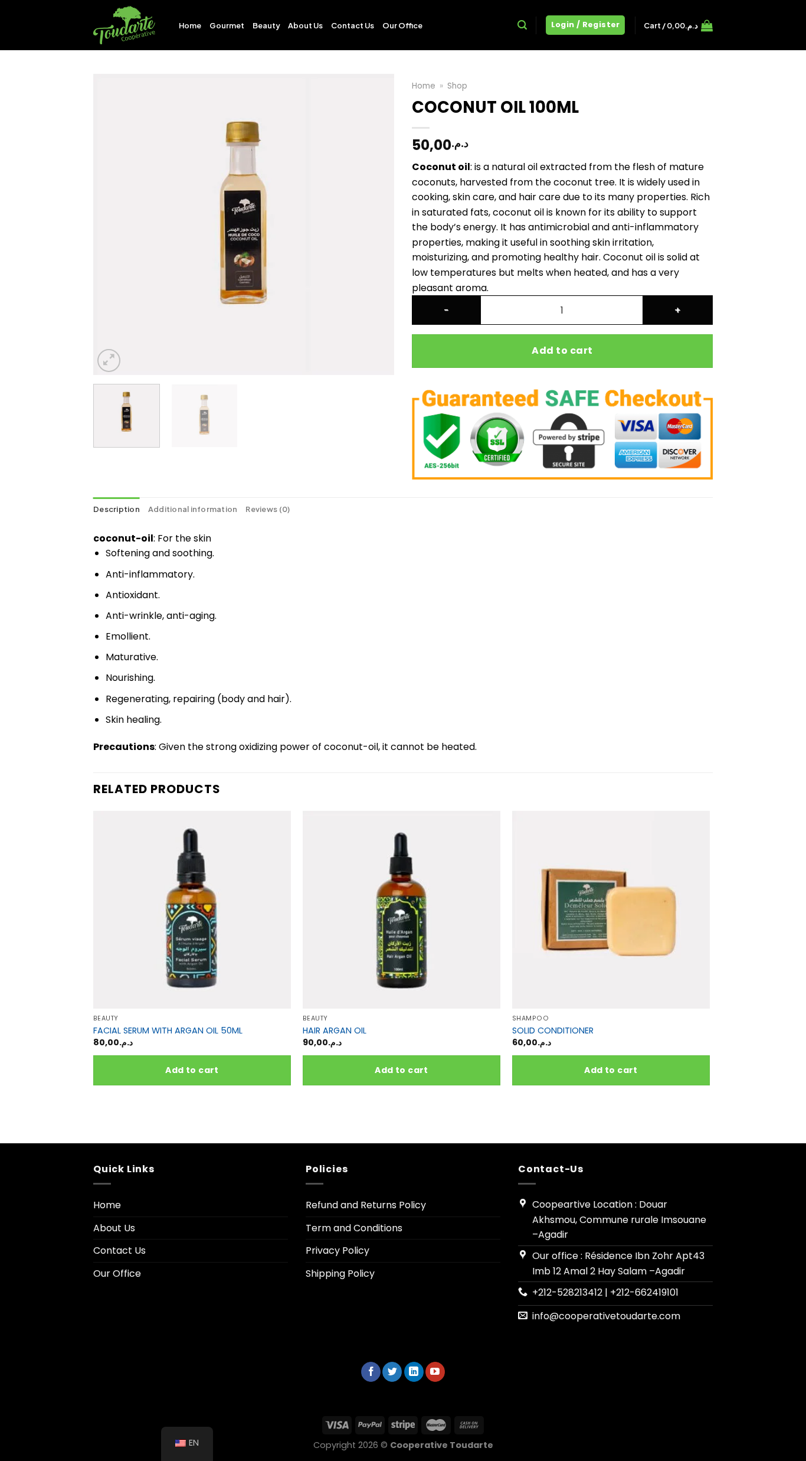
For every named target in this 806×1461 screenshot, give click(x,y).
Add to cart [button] (192, 1070)
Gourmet (226, 25)
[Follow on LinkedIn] (414, 1372)
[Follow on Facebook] (371, 1372)
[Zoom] (108, 360)
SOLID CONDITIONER (553, 1030)
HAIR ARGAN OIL (334, 1030)
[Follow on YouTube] (435, 1372)
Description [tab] (116, 509)
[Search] (522, 25)
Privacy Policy (337, 1250)
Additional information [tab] (193, 509)
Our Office (402, 25)
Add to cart (562, 350)
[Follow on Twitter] (392, 1372)
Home (190, 25)
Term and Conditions (354, 1228)
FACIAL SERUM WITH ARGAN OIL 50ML (168, 1030)
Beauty (266, 25)
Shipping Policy (340, 1273)
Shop (457, 86)
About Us (305, 25)
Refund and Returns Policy (366, 1205)
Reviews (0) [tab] (267, 509)
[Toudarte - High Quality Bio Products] (127, 25)
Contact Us (352, 25)
